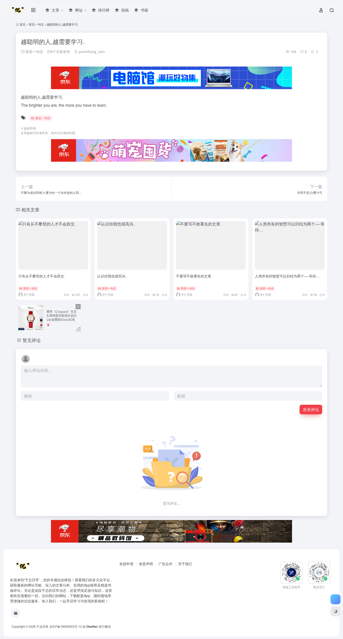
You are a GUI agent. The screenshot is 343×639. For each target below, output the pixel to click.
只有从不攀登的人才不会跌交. (41, 275)
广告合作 (165, 563)
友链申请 (126, 563)
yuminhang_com (91, 51)
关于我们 (185, 563)
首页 (23, 24)
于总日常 (42, 626)
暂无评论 (32, 340)
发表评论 (311, 409)
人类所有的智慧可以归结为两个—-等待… (287, 275)
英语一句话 (36, 24)
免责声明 (146, 563)
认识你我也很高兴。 (113, 275)
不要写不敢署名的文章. (194, 275)
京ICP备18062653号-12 (65, 626)
